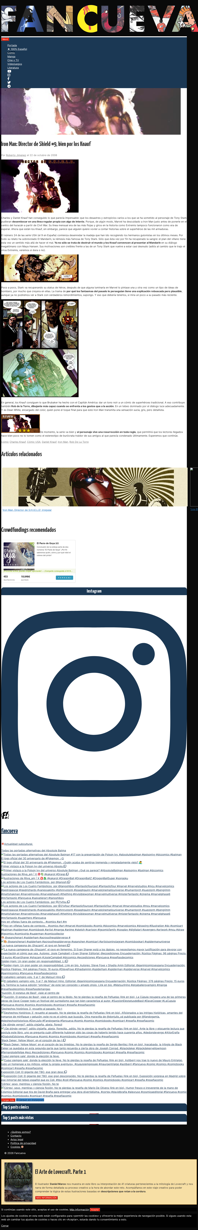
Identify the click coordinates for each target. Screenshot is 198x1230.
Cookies (16, 1146)
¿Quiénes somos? (21, 1131)
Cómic (11, 52)
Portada (12, 45)
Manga (11, 56)
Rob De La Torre (79, 441)
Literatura (13, 67)
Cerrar (5, 1225)
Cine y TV (13, 60)
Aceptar (95, 1209)
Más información (79, 1209)
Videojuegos (14, 63)
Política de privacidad (23, 1143)
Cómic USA (34, 441)
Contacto (16, 1135)
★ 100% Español (17, 49)
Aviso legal (17, 1139)
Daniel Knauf (49, 441)
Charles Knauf (18, 441)
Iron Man (63, 441)
